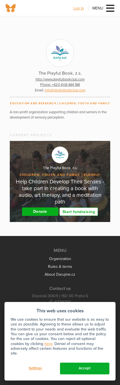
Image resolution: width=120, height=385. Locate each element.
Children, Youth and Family (84, 103)
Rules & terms (60, 266)
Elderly (92, 175)
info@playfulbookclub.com (65, 90)
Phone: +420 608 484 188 (60, 84)
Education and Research (33, 103)
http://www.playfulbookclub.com (60, 79)
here (48, 343)
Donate (40, 211)
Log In (78, 8)
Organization (60, 258)
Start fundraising (79, 211)
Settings (35, 368)
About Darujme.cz (60, 274)
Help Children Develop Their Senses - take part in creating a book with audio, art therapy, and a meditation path (60, 191)
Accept (84, 368)
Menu (97, 8)
